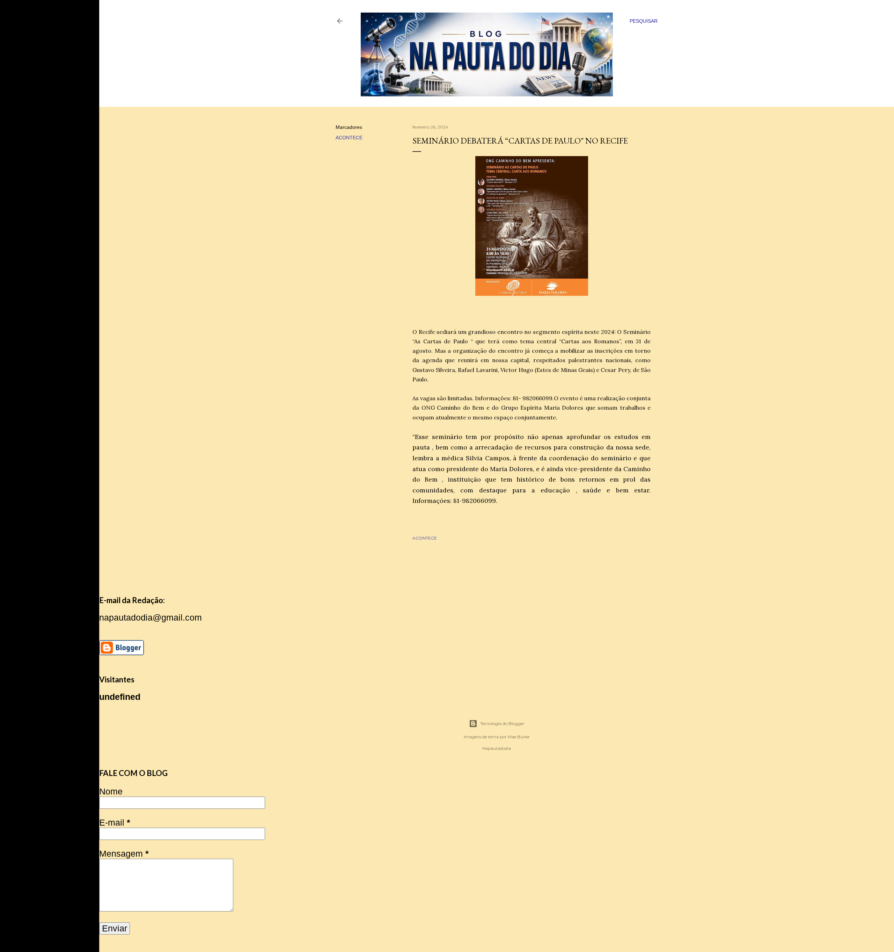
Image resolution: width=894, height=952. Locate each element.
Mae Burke (518, 736)
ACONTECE (349, 137)
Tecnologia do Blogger (502, 723)
